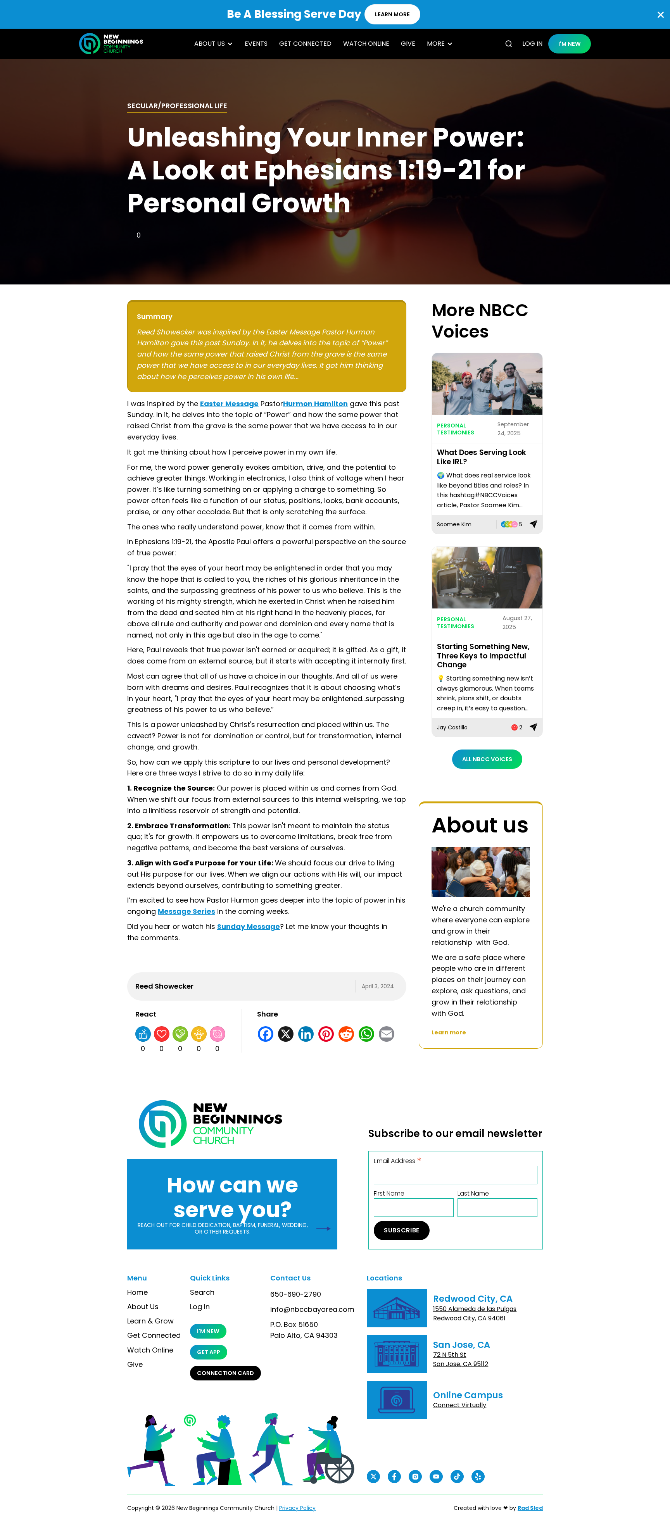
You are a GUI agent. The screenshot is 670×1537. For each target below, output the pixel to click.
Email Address (397, 1160)
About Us (143, 1306)
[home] (111, 43)
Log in (532, 43)
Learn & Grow (150, 1321)
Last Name (473, 1193)
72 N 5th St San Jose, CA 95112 (460, 1359)
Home (137, 1292)
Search (202, 1292)
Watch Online (366, 43)
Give (408, 43)
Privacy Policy (297, 1508)
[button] (213, 44)
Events (256, 43)
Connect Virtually (459, 1405)
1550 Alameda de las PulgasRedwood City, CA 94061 (474, 1313)
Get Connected (305, 43)
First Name (389, 1193)
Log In (200, 1306)
